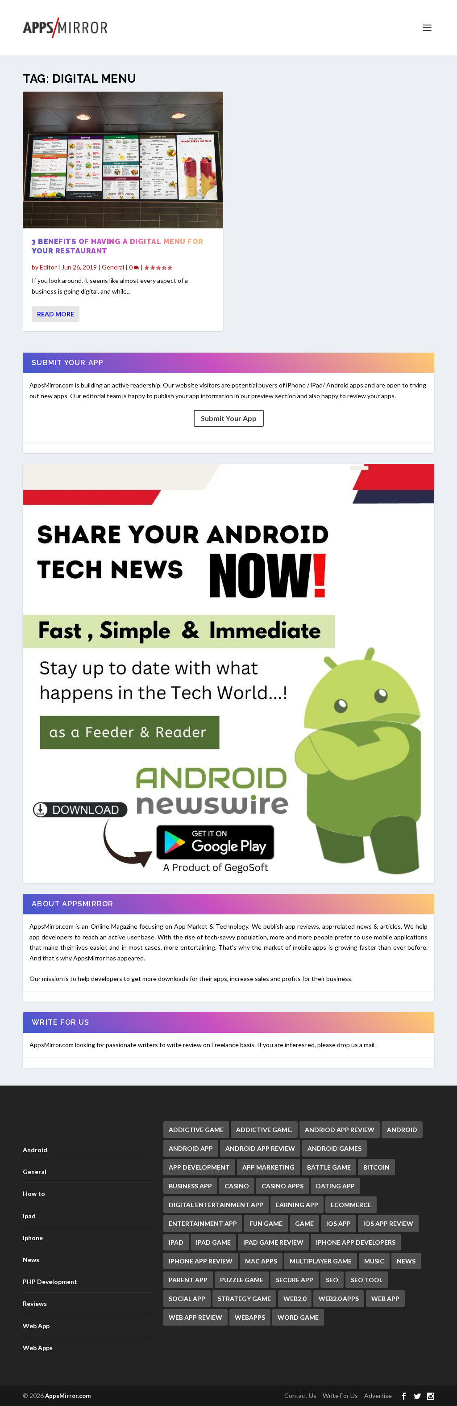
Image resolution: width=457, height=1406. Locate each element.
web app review (195, 1317)
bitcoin (376, 1167)
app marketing (268, 1167)
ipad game (213, 1242)
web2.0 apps (339, 1298)
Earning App (297, 1204)
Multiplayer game (321, 1261)
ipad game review (273, 1242)
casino (236, 1186)
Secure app (294, 1280)
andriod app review (339, 1129)
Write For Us (340, 1395)
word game (298, 1317)
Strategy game (244, 1298)
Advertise (378, 1395)
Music (374, 1261)
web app (385, 1298)
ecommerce (351, 1204)
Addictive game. (264, 1129)
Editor (48, 267)
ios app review (388, 1223)
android (402, 1129)
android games (334, 1148)
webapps (250, 1317)
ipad (176, 1242)
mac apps (261, 1261)
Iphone (33, 1238)
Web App (36, 1326)
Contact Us (300, 1395)
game (304, 1223)
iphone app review (201, 1261)
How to (34, 1193)
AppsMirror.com (68, 1395)
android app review (260, 1148)
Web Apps (38, 1347)
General (113, 267)
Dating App (335, 1186)
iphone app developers (355, 1242)
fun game (266, 1223)
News (31, 1259)
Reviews (35, 1303)
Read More (55, 314)
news (406, 1261)
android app (191, 1148)
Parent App (188, 1280)
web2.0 (294, 1298)
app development (199, 1167)
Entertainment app (203, 1223)
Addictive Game (196, 1129)
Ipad (29, 1216)
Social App (187, 1298)
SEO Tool (366, 1280)
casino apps (282, 1186)
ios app (338, 1223)
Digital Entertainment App (216, 1204)
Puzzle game (241, 1280)
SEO (332, 1280)
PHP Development (50, 1281)
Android (35, 1149)
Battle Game (329, 1167)
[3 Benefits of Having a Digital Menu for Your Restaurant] (123, 160)
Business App (190, 1186)
